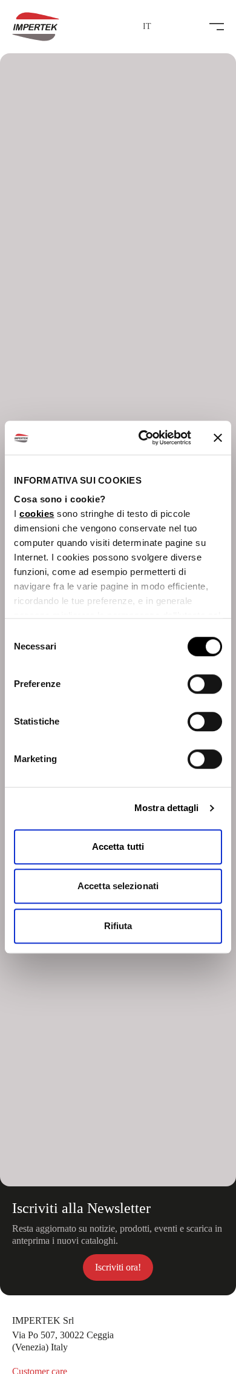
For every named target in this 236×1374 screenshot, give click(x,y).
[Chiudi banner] (218, 437)
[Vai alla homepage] (35, 26)
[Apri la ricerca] (190, 26)
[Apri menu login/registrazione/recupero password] (166, 26)
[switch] (205, 684)
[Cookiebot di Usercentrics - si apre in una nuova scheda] (143, 437)
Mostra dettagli (166, 808)
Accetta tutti (118, 846)
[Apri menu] (216, 26)
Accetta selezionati (118, 886)
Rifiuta (118, 926)
